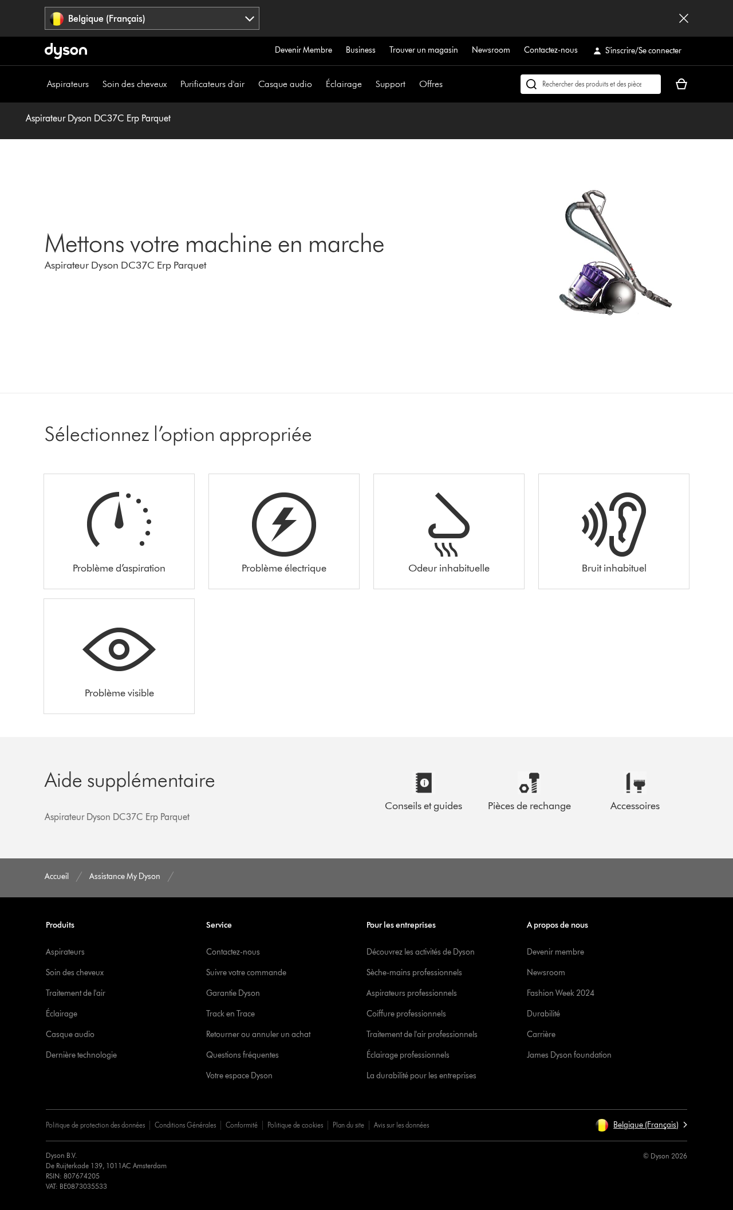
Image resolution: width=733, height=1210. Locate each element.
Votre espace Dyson (239, 1076)
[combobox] (152, 18)
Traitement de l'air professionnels (422, 1034)
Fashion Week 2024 (560, 993)
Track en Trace (230, 1014)
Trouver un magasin (423, 50)
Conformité (242, 1125)
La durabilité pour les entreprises (421, 1076)
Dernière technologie (81, 1055)
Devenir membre (555, 952)
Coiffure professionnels (406, 1014)
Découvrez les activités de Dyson (420, 952)
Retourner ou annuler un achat (258, 1034)
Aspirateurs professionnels (411, 993)
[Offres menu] (448, 84)
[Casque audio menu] (318, 84)
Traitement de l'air (75, 993)
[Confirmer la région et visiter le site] (683, 18)
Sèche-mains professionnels (414, 973)
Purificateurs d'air (212, 83)
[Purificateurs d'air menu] (250, 84)
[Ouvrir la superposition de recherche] (591, 84)
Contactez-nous (551, 50)
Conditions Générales (185, 1125)
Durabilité (543, 1014)
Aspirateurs (68, 83)
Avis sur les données (401, 1125)
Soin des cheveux (135, 83)
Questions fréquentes (242, 1055)
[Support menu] (411, 84)
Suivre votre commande (246, 973)
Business (361, 50)
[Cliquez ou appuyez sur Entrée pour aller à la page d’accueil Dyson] (66, 51)
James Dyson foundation (569, 1055)
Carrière (541, 1034)
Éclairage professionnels (408, 1055)
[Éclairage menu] (367, 84)
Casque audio (285, 83)
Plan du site (348, 1125)
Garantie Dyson (233, 993)
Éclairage (344, 83)
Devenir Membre (303, 50)
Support (390, 83)
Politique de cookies (295, 1125)
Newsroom (491, 50)
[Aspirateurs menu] (94, 84)
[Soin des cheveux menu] (172, 84)
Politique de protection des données (95, 1125)
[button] (641, 1125)
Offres (431, 83)
